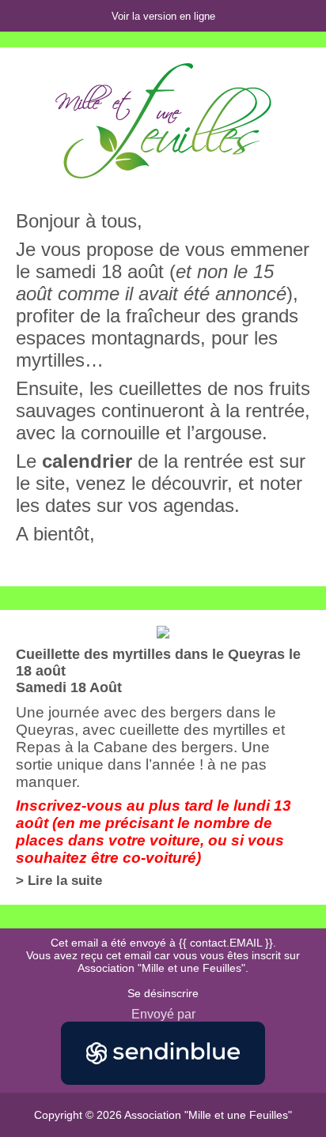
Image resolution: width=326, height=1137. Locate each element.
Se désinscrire (163, 993)
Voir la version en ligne (163, 16)
